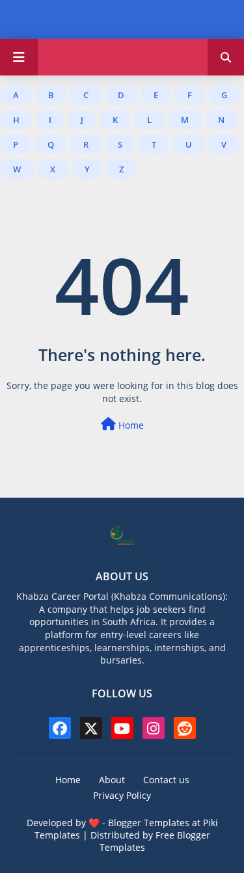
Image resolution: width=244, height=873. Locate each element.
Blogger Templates (148, 822)
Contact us (166, 779)
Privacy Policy (122, 795)
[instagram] (153, 728)
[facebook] (60, 728)
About (112, 779)
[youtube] (122, 728)
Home (130, 425)
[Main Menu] (19, 57)
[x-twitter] (91, 728)
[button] (226, 57)
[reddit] (185, 728)
